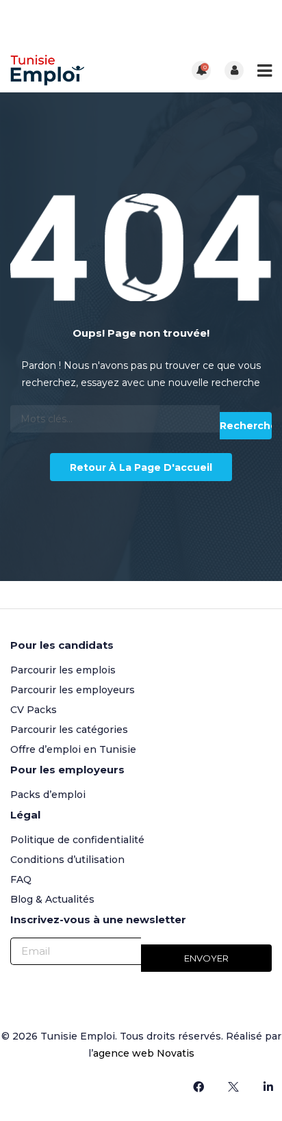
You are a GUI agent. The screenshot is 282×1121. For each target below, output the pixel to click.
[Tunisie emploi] (75, 70)
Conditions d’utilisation (67, 859)
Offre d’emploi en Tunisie (73, 749)
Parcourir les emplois (63, 670)
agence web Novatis (143, 1053)
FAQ (20, 879)
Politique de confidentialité (77, 840)
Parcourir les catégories (69, 729)
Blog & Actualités (52, 899)
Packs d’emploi (48, 794)
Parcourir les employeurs (72, 690)
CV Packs (33, 710)
